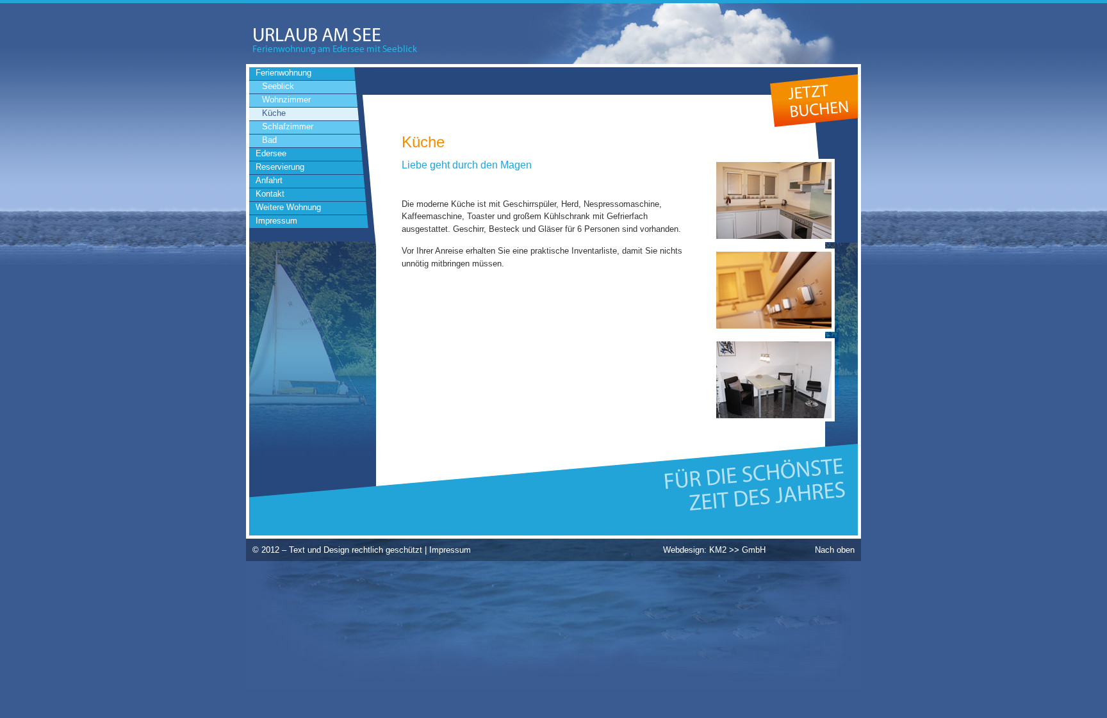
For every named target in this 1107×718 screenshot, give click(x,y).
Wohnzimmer (286, 99)
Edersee (271, 153)
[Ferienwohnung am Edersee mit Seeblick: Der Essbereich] (774, 418)
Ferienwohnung (283, 73)
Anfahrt (269, 180)
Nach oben (835, 550)
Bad (269, 140)
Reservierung (280, 167)
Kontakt (270, 194)
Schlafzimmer (287, 126)
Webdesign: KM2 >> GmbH (714, 550)
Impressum (276, 220)
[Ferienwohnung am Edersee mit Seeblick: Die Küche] (774, 239)
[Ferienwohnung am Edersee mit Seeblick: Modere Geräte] (774, 329)
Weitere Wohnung (288, 207)
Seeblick (278, 86)
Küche (274, 113)
